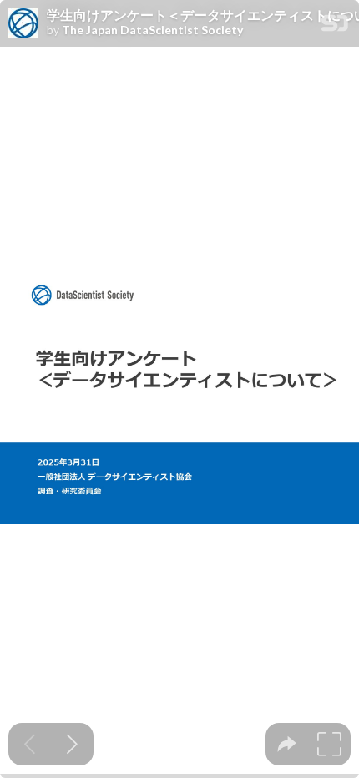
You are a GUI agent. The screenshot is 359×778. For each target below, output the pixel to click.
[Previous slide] (29, 744)
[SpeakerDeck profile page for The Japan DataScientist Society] (23, 24)
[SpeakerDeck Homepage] (334, 26)
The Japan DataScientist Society (152, 30)
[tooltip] (287, 744)
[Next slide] (72, 744)
